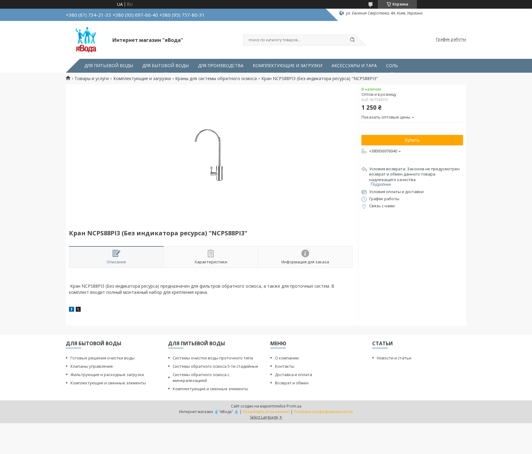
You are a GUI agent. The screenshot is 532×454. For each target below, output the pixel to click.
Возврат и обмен (291, 383)
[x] (78, 310)
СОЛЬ (392, 65)
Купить (412, 140)
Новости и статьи (394, 358)
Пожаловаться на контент (266, 411)
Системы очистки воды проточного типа (213, 358)
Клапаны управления (92, 366)
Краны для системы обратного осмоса (216, 78)
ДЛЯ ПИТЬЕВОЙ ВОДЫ (108, 65)
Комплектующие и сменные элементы (108, 383)
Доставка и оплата (293, 374)
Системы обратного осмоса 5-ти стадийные (215, 366)
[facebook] (71, 310)
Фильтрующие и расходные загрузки (107, 374)
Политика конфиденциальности (323, 411)
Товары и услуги (92, 78)
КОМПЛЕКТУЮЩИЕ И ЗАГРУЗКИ (287, 65)
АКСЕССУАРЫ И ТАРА (354, 65)
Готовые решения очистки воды (103, 358)
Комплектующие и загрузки (142, 78)
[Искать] (352, 40)
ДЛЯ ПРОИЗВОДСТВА (221, 65)
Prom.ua (294, 406)
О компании (287, 358)
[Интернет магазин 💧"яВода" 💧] (86, 39)
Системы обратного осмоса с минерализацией (201, 377)
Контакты (284, 366)
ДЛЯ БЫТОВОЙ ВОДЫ (165, 65)
